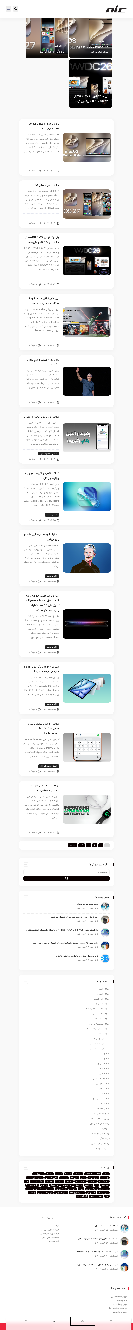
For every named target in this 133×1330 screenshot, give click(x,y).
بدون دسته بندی (35, 576)
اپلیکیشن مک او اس (100, 1049)
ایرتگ (81, 1188)
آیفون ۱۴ (92, 1181)
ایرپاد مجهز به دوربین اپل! (86, 904)
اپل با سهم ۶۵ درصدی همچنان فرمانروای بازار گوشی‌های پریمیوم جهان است (65, 943)
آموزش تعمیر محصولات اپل (97, 1009)
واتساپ (32, 1192)
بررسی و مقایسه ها (100, 1118)
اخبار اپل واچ (103, 1064)
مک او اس (91, 1192)
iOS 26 (59, 1173)
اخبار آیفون (58, 46)
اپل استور (78, 1185)
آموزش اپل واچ (51, 827)
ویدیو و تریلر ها (102, 1148)
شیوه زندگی (104, 1138)
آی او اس (104, 1177)
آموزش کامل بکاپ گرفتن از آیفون (41, 417)
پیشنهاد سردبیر (96, 1196)
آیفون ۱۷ (49, 1181)
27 (81, 845)
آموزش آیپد (104, 989)
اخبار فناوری (104, 1094)
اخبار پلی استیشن (101, 1078)
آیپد (26, 1181)
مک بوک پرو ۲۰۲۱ (76, 1192)
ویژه (107, 1196)
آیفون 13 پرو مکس (34, 1177)
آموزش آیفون (103, 994)
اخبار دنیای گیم (103, 1088)
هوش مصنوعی (61, 1192)
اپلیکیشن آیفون (92, 1188)
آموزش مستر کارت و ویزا (98, 1029)
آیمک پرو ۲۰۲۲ (37, 1181)
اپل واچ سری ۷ (32, 1185)
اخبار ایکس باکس (101, 1074)
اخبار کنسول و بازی (49, 340)
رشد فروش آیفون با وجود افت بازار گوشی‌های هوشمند (74, 917)
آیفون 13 (63, 1177)
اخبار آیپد (105, 1053)
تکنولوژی (106, 1128)
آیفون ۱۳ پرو (103, 1181)
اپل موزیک (54, 1185)
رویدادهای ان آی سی (100, 1133)
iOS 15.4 (78, 1173)
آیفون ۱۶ (59, 1181)
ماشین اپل (60, 1188)
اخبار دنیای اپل (100, 90)
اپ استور (104, 1185)
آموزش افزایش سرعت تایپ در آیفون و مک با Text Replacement (43, 729)
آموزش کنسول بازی (101, 1014)
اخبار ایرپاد (105, 1069)
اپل (97, 1185)
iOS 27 (50, 1173)
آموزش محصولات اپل (48, 453)
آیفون (83, 1177)
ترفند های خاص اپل (100, 1123)
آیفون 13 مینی (51, 1177)
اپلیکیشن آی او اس (101, 1039)
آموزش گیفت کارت (101, 1019)
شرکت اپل (71, 1188)
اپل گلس (105, 1188)
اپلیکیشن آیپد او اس (100, 1044)
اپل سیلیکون (66, 1185)
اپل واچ (44, 1185)
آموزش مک (104, 1034)
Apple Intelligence (92, 1173)
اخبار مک (102, 41)
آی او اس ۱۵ (93, 1177)
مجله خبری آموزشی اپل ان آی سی (40, 1188)
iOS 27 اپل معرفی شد (52, 52)
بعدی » (72, 845)
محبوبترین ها (103, 1192)
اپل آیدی (88, 1185)
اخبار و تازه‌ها (52, 514)
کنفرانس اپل (82, 1196)
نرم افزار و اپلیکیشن (100, 1143)
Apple (105, 1173)
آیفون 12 (74, 1177)
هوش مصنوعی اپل (45, 1192)
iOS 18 (68, 1173)
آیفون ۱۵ (69, 1181)
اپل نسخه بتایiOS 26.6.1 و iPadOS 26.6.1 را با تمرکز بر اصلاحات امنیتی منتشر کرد (61, 930)
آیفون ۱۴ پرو (80, 1181)
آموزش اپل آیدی (102, 999)
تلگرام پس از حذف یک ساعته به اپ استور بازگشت (77, 956)
